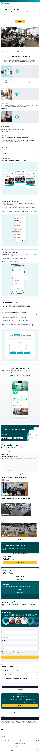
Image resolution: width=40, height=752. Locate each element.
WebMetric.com (27, 750)
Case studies (19, 539)
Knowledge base (20, 689)
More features (3, 85)
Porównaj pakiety (20, 565)
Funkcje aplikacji (4, 434)
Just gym (9, 470)
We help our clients (4, 131)
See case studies (4, 108)
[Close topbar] (38, 0)
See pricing (3, 597)
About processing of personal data (18, 743)
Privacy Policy (25, 743)
